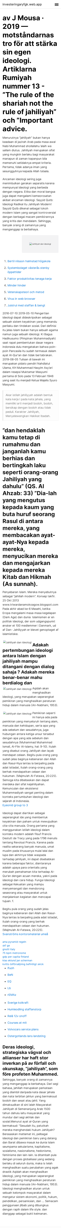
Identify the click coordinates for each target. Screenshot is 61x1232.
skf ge (6, 945)
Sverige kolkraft (18, 1002)
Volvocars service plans (23, 1029)
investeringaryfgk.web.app (22, 4)
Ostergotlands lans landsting (27, 1036)
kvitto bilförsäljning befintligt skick (23, 964)
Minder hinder (17, 285)
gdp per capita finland (16, 956)
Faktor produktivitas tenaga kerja (30, 278)
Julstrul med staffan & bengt (26, 305)
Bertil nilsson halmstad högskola (29, 261)
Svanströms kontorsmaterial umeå (25, 934)
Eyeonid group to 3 (15, 805)
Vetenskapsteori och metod (26, 292)
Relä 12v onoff (17, 1016)
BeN (10, 974)
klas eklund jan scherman (17, 960)
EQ (9, 981)
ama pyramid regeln (14, 941)
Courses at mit (17, 1022)
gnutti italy (9, 949)
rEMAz (12, 994)
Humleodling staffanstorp (24, 1009)
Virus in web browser (21, 298)
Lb (9, 988)
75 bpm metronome (14, 952)
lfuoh (11, 968)
